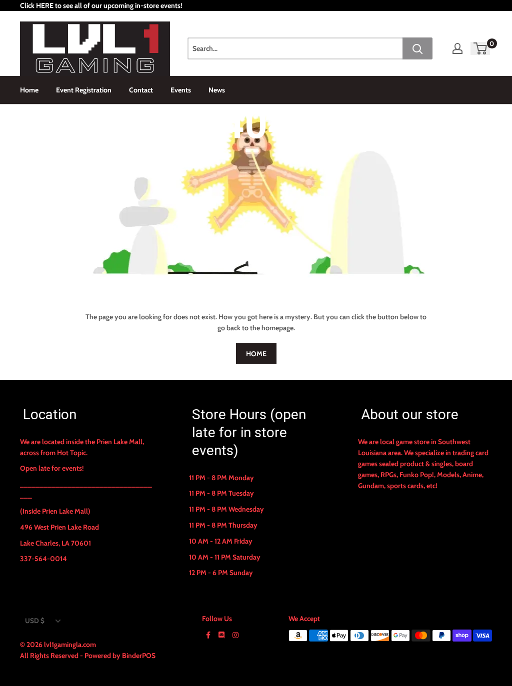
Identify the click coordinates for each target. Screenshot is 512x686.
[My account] (457, 48)
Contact (141, 89)
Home (29, 89)
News (216, 89)
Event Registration (84, 89)
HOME (256, 353)
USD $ (34, 621)
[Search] (417, 48)
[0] (481, 48)
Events (180, 89)
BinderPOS (139, 655)
